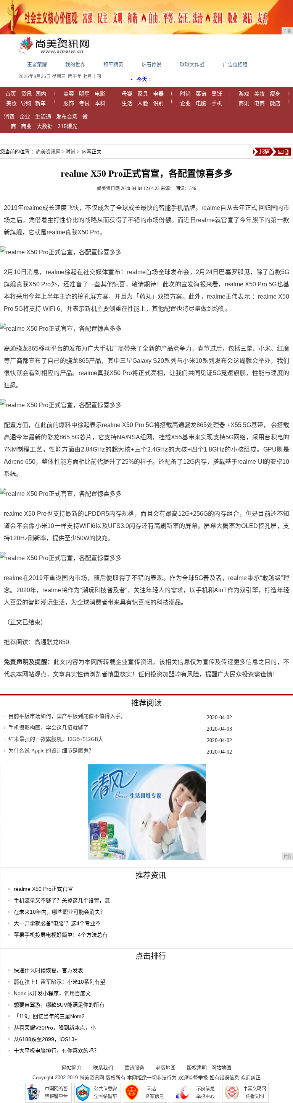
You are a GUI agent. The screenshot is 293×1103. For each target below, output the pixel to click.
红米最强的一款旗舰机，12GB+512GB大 (55, 739)
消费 (9, 117)
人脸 (142, 103)
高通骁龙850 (51, 642)
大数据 (45, 126)
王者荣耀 (37, 64)
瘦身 (275, 94)
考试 (84, 103)
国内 (40, 94)
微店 (275, 103)
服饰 (68, 103)
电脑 (201, 103)
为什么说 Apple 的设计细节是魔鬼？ (51, 751)
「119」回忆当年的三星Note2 (49, 1016)
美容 (68, 94)
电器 (158, 94)
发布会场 (66, 117)
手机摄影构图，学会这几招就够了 (48, 728)
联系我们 (103, 1068)
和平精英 (113, 64)
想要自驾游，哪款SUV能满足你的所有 (59, 1005)
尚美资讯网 (48, 151)
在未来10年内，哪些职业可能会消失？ (59, 912)
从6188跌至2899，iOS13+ (45, 1039)
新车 (40, 103)
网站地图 (221, 1068)
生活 (127, 103)
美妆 (11, 103)
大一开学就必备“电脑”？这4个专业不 (57, 923)
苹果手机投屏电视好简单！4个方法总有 (61, 935)
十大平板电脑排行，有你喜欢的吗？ (56, 1051)
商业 (26, 126)
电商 (259, 103)
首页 (10, 94)
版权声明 (197, 1068)
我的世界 (75, 64)
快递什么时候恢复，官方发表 (48, 970)
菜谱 (201, 94)
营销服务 (134, 1068)
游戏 (243, 94)
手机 (216, 103)
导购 (26, 103)
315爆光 (67, 126)
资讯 (26, 94)
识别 (158, 103)
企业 (185, 103)
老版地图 (165, 1068)
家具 (142, 94)
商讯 (243, 103)
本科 (100, 103)
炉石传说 (151, 64)
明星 (84, 94)
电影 (100, 94)
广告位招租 (235, 64)
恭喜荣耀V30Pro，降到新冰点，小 (55, 1028)
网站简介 (72, 1068)
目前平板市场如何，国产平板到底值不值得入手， (67, 716)
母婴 (127, 94)
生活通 (43, 117)
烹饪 (216, 94)
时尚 (185, 94)
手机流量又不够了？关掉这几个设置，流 (62, 900)
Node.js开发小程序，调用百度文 (52, 993)
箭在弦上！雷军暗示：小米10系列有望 (59, 982)
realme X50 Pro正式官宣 (43, 889)
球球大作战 (192, 64)
